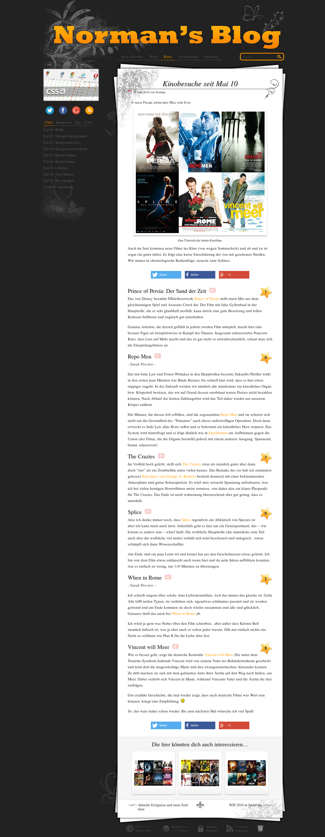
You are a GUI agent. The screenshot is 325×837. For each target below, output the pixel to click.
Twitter (50, 110)
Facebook (63, 110)
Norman (160, 92)
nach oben (200, 805)
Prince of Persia (206, 298)
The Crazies (191, 463)
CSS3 (49, 122)
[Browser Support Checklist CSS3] (71, 71)
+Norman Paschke (76, 110)
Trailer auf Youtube (212, 290)
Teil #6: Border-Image (59, 161)
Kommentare (241, 830)
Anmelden (211, 827)
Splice (186, 519)
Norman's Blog (143, 830)
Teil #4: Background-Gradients (65, 148)
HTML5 (260, 828)
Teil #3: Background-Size (61, 142)
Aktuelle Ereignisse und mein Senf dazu (163, 807)
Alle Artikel (132, 56)
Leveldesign (188, 56)
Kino (168, 56)
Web (153, 56)
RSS (89, 110)
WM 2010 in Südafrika (245, 805)
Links (88, 122)
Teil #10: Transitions (58, 187)
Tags (78, 122)
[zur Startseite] (169, 28)
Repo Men (229, 414)
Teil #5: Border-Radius (59, 155)
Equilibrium (218, 432)
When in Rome (183, 613)
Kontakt (212, 56)
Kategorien (64, 122)
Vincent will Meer (218, 654)
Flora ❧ (184, 830)
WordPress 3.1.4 (180, 827)
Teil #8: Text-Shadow (58, 174)
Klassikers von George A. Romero (169, 476)
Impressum (211, 830)
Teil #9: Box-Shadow (58, 180)
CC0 (137, 827)
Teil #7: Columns (55, 167)
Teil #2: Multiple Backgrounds (65, 136)
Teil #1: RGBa (53, 129)
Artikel (244, 827)
